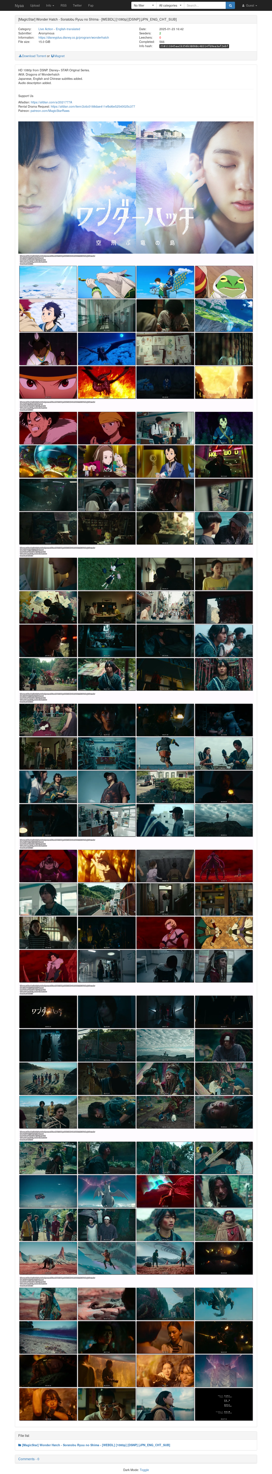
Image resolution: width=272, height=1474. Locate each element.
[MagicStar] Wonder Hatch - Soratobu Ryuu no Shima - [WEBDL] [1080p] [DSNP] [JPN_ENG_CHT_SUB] (96, 1445)
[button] (144, 5)
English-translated (68, 29)
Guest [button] (250, 5)
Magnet (59, 56)
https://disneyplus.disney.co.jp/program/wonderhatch (73, 37)
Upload (35, 5)
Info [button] (49, 5)
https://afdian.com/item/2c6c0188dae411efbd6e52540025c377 (93, 106)
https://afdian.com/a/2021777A (51, 102)
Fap (91, 5)
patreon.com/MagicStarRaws (50, 110)
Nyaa (19, 5)
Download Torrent (34, 56)
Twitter (77, 5)
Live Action (45, 29)
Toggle (144, 1470)
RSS (64, 5)
